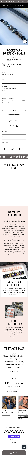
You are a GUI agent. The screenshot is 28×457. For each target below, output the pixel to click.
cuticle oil (6, 94)
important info (19, 440)
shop (6, 440)
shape (3, 72)
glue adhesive (7, 91)
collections (11, 440)
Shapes (4, 137)
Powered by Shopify (14, 444)
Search (14, 442)
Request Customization (8, 98)
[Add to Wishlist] (4, 175)
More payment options (14, 114)
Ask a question (6, 142)
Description (5, 132)
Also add (4, 86)
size (3, 79)
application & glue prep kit (11, 88)
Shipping (9, 59)
